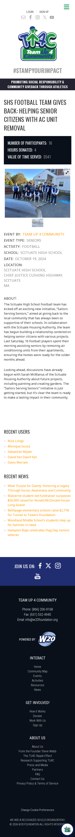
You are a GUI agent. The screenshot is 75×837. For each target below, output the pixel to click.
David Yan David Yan (22, 457)
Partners (37, 769)
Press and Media (37, 765)
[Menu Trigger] (66, 6)
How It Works (38, 711)
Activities (37, 680)
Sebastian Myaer (20, 452)
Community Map (38, 671)
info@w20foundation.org (41, 620)
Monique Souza (19, 446)
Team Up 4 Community (43, 234)
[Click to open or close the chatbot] (67, 829)
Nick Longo (16, 441)
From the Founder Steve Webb (37, 751)
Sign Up (44, 12)
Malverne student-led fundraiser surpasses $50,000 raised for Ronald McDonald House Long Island (39, 500)
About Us (37, 746)
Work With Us (37, 720)
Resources (37, 685)
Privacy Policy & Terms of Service (37, 783)
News (37, 690)
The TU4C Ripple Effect (37, 756)
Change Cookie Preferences (37, 810)
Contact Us (37, 779)
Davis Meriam (18, 462)
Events (37, 676)
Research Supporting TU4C (37, 760)
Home (37, 667)
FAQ (37, 774)
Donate (37, 716)
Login (29, 12)
